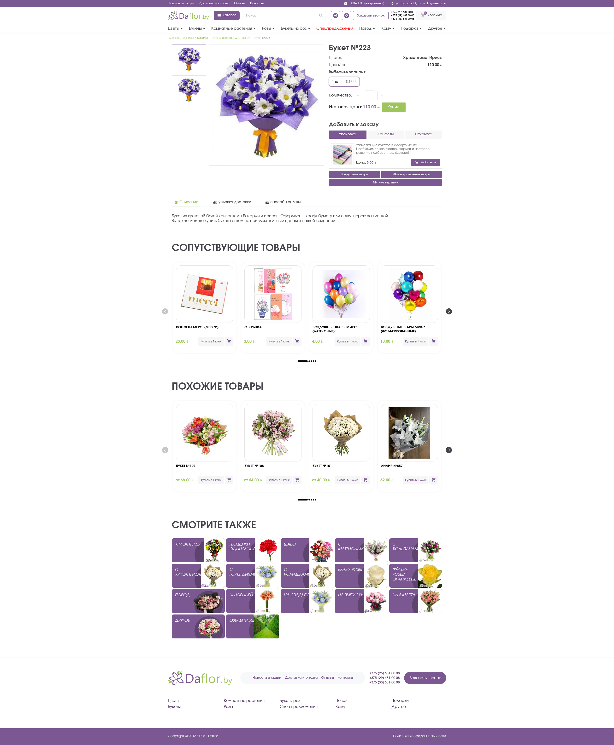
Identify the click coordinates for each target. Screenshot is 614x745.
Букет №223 (262, 37)
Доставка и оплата (214, 3)
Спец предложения (299, 707)
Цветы (173, 28)
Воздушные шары (354, 174)
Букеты (195, 28)
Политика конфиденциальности (419, 736)
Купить (394, 107)
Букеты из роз (294, 28)
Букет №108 (254, 466)
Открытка (253, 327)
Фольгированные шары (411, 174)
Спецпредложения (334, 28)
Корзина (433, 14)
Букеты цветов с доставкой (231, 37)
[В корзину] (229, 341)
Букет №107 (185, 466)
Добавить (428, 162)
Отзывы (239, 3)
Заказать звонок (370, 15)
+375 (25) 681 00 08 (402, 12)
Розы (266, 28)
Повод (365, 28)
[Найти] (321, 15)
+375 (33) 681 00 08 (402, 18)
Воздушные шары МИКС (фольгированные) (403, 329)
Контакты (257, 3)
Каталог (229, 15)
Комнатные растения (231, 28)
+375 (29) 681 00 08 (402, 15)
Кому (386, 28)
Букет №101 (322, 466)
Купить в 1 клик (211, 341)
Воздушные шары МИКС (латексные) (335, 329)
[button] (303, 361)
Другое (435, 28)
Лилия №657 (392, 466)
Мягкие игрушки (385, 182)
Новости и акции (181, 3)
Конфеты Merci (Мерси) (197, 327)
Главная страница (181, 37)
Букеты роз (290, 701)
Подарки (409, 28)
